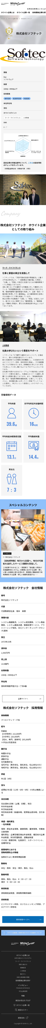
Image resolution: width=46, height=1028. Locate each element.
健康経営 (23, 968)
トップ (3, 18)
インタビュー (23, 985)
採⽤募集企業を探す (23, 980)
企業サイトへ (23, 698)
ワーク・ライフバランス (23, 961)
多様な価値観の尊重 (23, 977)
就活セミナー (23, 1010)
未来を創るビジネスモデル (23, 958)
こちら (30, 163)
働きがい (23, 974)
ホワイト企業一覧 (23, 12)
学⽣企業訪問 (23, 991)
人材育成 (23, 971)
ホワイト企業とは (7, 12)
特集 (23, 996)
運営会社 (21, 1018)
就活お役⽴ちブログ (23, 1000)
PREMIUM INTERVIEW (23, 988)
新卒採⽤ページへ (23, 919)
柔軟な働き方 (23, 964)
